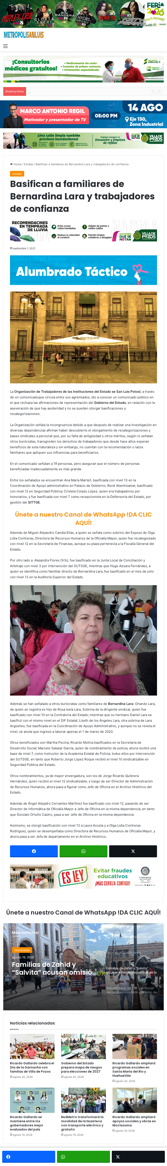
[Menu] (5, 46)
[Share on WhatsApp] (83, 851)
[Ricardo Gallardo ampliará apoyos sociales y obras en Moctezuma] (134, 1100)
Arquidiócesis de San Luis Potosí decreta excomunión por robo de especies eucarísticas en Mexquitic (54, 968)
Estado (28, 164)
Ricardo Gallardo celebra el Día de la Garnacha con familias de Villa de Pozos (32, 1067)
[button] (83, 640)
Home (17, 164)
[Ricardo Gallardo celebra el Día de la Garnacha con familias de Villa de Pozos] (32, 1046)
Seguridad (21, 950)
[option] (83, 966)
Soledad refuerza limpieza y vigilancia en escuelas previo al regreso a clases (80, 91)
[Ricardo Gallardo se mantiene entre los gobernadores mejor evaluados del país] (32, 1100)
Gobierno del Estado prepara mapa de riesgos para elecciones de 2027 (81, 1067)
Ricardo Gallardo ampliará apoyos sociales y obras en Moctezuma (134, 1121)
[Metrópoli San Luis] (24, 35)
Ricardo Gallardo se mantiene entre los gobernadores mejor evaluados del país (26, 1123)
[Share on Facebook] (34, 851)
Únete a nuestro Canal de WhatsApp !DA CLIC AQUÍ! (83, 519)
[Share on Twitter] (133, 851)
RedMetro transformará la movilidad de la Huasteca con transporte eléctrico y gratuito (82, 1123)
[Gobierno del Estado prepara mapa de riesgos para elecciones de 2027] (83, 1046)
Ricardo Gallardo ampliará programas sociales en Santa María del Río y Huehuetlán (133, 1069)
